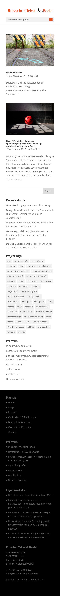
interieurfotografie (29, 291)
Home (11, 402)
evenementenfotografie (36, 276)
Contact (12, 431)
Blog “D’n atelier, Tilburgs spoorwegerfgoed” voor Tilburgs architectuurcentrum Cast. (24, 143)
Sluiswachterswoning (33, 316)
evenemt (11, 281)
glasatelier (23, 286)
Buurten (31, 266)
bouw (21, 266)
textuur (19, 321)
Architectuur (13, 374)
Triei (27, 321)
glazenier (36, 286)
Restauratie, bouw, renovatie (21, 350)
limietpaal (26, 301)
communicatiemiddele (42, 271)
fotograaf (11, 286)
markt (50, 301)
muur (19, 306)
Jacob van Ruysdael (15, 296)
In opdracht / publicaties (19, 345)
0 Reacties (33, 75)
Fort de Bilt (31, 281)
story (48, 316)
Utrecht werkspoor (15, 326)
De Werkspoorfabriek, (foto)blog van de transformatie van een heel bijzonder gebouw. (27, 235)
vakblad (30, 326)
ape (9, 261)
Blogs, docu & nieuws (19, 422)
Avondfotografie (14, 364)
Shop (11, 407)
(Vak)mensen (13, 369)
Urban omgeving (15, 379)
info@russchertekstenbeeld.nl (22, 573)
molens (10, 306)
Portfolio (12, 412)
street (10, 321)
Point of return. (14, 72)
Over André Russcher (19, 427)
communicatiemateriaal (18, 271)
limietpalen (39, 301)
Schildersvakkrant (44, 311)
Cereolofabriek (44, 266)
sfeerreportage (14, 316)
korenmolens (13, 301)
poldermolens (42, 306)
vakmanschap (43, 326)
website (21, 332)
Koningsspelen (34, 296)
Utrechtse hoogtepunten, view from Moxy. (28, 205)
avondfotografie (21, 261)
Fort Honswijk (46, 281)
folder (21, 281)
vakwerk (11, 332)
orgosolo (29, 306)
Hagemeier (12, 291)
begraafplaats (37, 261)
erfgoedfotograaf (15, 276)
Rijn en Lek (12, 311)
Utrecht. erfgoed (40, 321)
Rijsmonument (26, 311)
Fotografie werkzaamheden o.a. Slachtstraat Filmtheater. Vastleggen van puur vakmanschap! (29, 214)
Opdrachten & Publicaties (22, 417)
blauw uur (11, 266)
